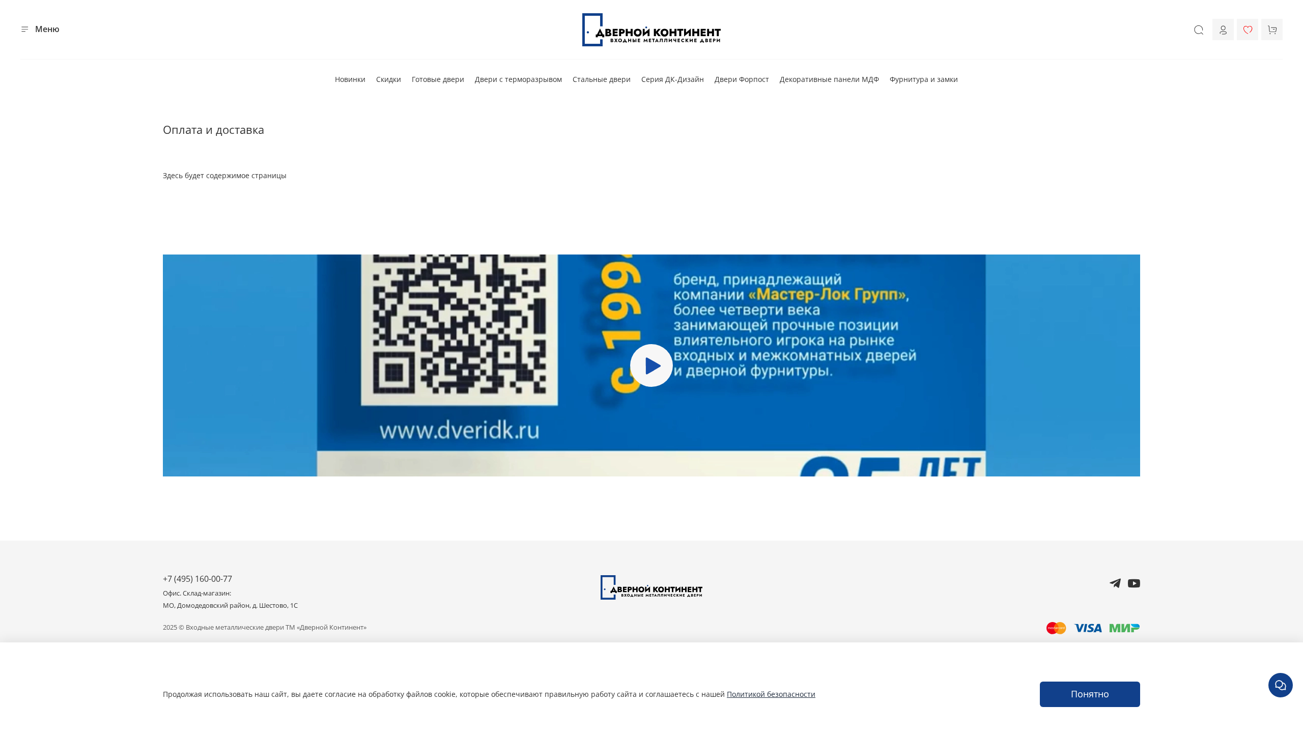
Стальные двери (602, 79)
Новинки (350, 79)
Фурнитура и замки (924, 79)
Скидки (388, 79)
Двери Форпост (742, 79)
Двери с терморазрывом (518, 79)
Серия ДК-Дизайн (672, 79)
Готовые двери (438, 79)
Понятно (1090, 694)
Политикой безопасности (771, 694)
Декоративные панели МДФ (829, 79)
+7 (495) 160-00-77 (197, 578)
